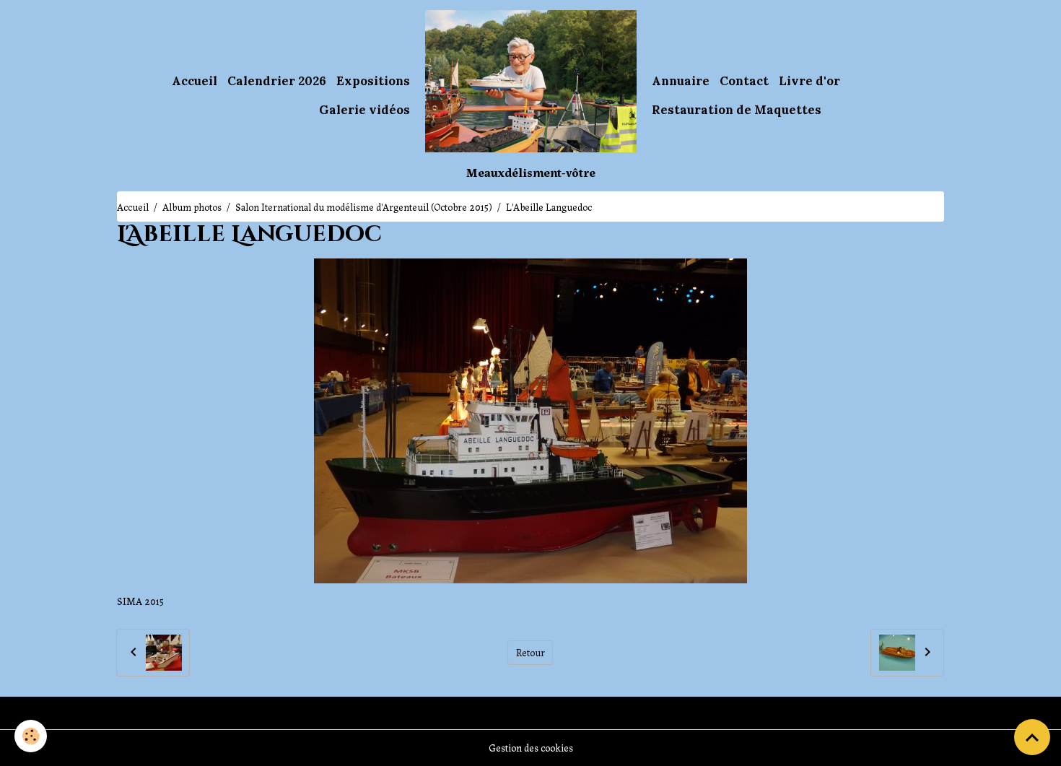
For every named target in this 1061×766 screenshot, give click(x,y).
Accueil (194, 81)
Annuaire (680, 81)
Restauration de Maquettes (736, 110)
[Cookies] (30, 736)
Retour (530, 652)
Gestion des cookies (531, 747)
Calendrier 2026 (276, 81)
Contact (744, 81)
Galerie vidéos (364, 110)
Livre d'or (809, 81)
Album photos (192, 206)
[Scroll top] (1032, 737)
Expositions (373, 81)
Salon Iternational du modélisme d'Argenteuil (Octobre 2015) (363, 206)
